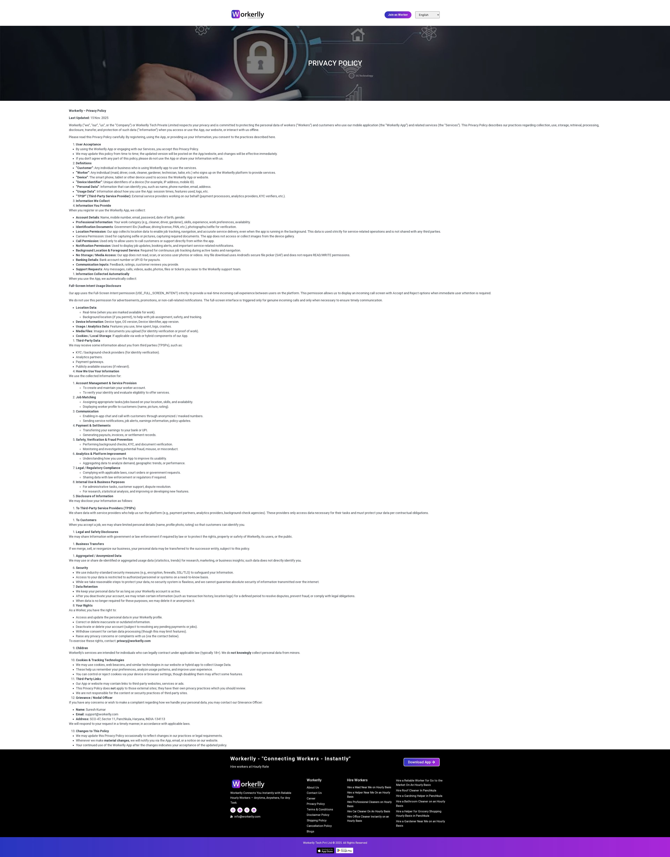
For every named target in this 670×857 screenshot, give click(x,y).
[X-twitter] (247, 810)
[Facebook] (240, 810)
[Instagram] (233, 810)
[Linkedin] (253, 810)
